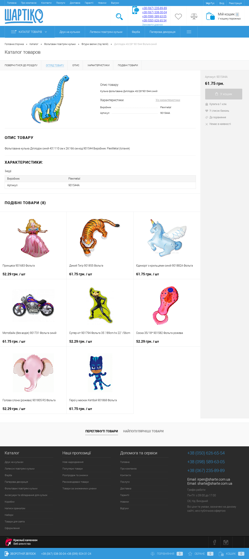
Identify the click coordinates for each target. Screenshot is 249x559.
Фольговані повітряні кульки (21, 488)
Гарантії (89, 3)
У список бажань (219, 110)
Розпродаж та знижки (75, 475)
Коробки (9, 501)
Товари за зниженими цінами (79, 488)
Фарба (136, 31)
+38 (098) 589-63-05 (206, 462)
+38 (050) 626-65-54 (206, 453)
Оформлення (12, 528)
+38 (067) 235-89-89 (154, 8)
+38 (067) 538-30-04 (53, 553)
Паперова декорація (162, 31)
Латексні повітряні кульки (106, 31)
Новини (102, 3)
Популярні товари (72, 468)
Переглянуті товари (101, 431)
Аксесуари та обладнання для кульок (26, 495)
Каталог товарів (31, 31)
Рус (212, 3)
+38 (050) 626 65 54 (154, 20)
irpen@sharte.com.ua (213, 479)
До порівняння (218, 117)
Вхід (221, 3)
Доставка (75, 3)
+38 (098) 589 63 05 (154, 16)
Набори (9, 514)
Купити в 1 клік (218, 104)
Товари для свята (15, 521)
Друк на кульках (70, 31)
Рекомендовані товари (75, 481)
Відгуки (115, 3)
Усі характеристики (168, 100)
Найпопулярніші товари (143, 431)
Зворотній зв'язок (23, 553)
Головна (11, 3)
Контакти (46, 3)
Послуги (60, 3)
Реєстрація (235, 3)
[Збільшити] (50, 99)
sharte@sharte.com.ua (214, 483)
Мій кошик (228, 14)
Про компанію (29, 3)
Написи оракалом (15, 508)
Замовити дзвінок (152, 24)
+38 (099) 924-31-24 (79, 553)
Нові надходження (72, 462)
